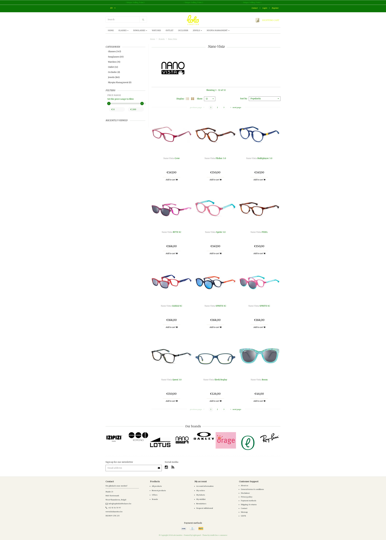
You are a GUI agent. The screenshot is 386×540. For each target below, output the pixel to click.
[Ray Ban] (269, 438)
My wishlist (201, 499)
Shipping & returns (249, 504)
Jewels (197, 30)
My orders (200, 490)
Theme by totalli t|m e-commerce (214, 535)
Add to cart (171, 179)
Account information (205, 486)
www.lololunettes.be (114, 512)
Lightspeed (197, 535)
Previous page (196, 107)
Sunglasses (139, 30)
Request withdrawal (204, 508)
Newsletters (201, 504)
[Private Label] (247, 443)
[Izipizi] (116, 437)
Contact (255, 8)
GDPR (243, 516)
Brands (162, 39)
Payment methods (248, 501)
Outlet (169, 30)
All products (157, 486)
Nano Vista (172, 39)
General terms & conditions (252, 489)
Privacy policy (246, 497)
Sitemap (244, 512)
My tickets (200, 495)
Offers (154, 495)
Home (111, 30)
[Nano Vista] (182, 440)
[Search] (143, 20)
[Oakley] (204, 436)
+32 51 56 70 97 (114, 508)
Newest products (159, 490)
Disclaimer (245, 493)
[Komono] (138, 436)
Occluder (183, 30)
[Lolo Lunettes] (193, 20)
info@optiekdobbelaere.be (120, 504)
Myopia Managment (217, 30)
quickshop (171, 148)
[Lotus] (160, 442)
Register (275, 8)
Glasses (122, 30)
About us (244, 485)
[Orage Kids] (226, 440)
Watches (156, 30)
